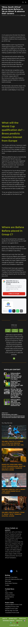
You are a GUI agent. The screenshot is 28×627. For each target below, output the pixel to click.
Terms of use (22, 618)
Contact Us (19, 620)
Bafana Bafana (9, 597)
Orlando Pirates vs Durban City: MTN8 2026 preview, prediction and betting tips (13, 443)
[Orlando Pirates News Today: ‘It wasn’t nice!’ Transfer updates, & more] (14, 503)
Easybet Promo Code (11, 608)
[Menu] (25, 2)
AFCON (7, 599)
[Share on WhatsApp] (17, 310)
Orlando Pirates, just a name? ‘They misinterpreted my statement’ (13, 491)
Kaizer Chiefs (9, 593)
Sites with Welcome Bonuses (13, 579)
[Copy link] (21, 310)
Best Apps (8, 581)
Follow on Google (14, 293)
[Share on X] (13, 310)
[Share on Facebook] (10, 310)
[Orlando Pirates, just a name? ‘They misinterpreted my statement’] (14, 480)
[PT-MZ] (14, 622)
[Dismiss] (24, 281)
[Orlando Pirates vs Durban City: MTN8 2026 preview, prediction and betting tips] (14, 432)
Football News (9, 589)
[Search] (23, 2)
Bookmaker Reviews (11, 583)
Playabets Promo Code (12, 606)
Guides (7, 585)
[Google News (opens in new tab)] (8, 305)
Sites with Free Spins (11, 577)
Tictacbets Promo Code (12, 612)
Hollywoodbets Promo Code (13, 604)
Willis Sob (22, 15)
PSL (6, 591)
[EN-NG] (10, 622)
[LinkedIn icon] (14, 358)
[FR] (24, 620)
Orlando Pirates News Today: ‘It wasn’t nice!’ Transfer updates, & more (13, 514)
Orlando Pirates (9, 595)
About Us (4, 618)
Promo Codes (9, 602)
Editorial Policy (13, 618)
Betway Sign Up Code (11, 610)
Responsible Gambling (8, 620)
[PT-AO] (17, 622)
